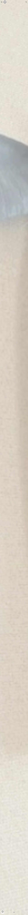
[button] (1, 2)
